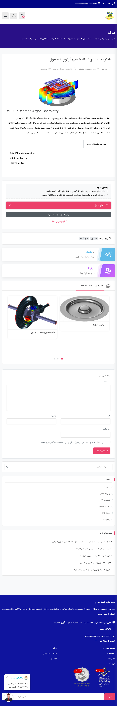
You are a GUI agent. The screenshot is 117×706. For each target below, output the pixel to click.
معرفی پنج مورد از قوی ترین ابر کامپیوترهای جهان (92, 569)
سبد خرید (53, 658)
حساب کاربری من (50, 653)
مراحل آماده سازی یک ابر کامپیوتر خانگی (96, 562)
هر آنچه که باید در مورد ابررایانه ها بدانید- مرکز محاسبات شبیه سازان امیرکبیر (82, 541)
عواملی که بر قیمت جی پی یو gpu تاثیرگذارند (94, 548)
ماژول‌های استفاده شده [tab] (96, 144)
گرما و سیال (57, 69)
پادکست (107, 500)
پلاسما (64, 69)
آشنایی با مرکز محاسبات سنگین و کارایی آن (95, 555)
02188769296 (106, 3)
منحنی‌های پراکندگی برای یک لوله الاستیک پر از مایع (33, 347)
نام (108, 415)
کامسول (94, 238)
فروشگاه (112, 663)
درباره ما (111, 658)
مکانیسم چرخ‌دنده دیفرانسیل (95, 332)
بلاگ (55, 648)
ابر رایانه (107, 493)
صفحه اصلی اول (108, 648)
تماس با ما (111, 653)
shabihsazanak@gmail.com (86, 3)
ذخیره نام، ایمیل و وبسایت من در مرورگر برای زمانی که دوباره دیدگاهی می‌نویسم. (73, 442)
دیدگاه (107, 381)
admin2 (81, 69)
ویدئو (108, 519)
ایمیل (53, 415)
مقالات (107, 512)
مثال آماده (84, 238)
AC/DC (69, 69)
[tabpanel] (58, 160)
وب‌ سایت (106, 429)
